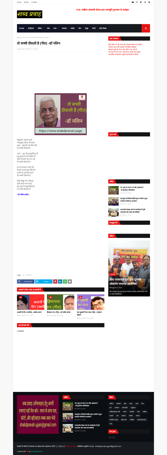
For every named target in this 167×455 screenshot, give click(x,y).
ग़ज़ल (130, 403)
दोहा (138, 412)
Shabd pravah (71, 446)
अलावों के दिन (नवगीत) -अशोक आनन (29, 312)
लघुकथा (133, 407)
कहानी (111, 416)
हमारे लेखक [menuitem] (102, 28)
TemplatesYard (36, 451)
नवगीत (131, 416)
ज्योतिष (132, 420)
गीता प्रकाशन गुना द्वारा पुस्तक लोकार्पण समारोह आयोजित (125, 281)
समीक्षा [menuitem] (72, 28)
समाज (124, 412)
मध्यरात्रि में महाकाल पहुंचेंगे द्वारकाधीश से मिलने (123, 54)
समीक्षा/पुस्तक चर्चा (115, 412)
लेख (125, 403)
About (26, 2)
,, (129, 268)
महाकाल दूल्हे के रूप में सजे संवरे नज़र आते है (122, 49)
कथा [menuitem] (54, 28)
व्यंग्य (137, 403)
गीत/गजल (25, 37)
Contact (34, 2)
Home (19, 2)
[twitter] (140, 2)
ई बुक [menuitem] (86, 28)
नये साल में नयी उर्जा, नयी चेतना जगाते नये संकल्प (124, 52)
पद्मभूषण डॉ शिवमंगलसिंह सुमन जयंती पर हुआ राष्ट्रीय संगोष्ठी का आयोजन (133, 199)
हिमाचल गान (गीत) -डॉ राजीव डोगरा (58, 312)
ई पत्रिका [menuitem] (31, 28)
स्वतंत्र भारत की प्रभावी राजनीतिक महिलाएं (122, 47)
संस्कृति (132, 412)
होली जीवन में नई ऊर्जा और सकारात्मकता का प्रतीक (125, 44)
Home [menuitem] (21, 28)
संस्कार (124, 416)
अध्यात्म (117, 407)
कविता (111, 403)
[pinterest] (149, 2)
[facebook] (137, 2)
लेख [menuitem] (48, 28)
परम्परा (138, 416)
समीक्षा (144, 412)
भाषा (111, 424)
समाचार (119, 403)
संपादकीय (125, 407)
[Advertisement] (60, 72)
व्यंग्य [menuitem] (79, 28)
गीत (23, 275)
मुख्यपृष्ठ (19, 37)
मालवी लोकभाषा (141, 420)
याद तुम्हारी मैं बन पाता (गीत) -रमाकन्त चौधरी (89, 313)
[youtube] (132, 2)
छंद (117, 416)
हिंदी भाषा (124, 420)
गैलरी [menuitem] (94, 28)
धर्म (110, 407)
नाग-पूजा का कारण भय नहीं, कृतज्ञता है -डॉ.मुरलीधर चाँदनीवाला (131, 188)
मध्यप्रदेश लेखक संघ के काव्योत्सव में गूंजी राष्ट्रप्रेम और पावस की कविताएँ (132, 210)
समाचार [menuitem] (64, 28)
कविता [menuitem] (39, 28)
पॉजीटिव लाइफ (114, 420)
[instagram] (145, 2)
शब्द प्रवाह (22, 49)
